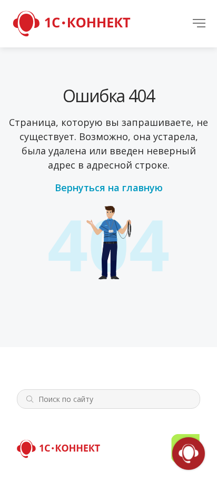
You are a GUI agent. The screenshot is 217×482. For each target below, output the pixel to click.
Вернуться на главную (109, 187)
